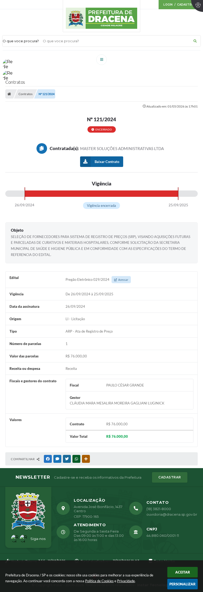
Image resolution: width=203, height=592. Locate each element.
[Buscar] (195, 41)
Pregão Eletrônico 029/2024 (97, 279)
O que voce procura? (21, 41)
